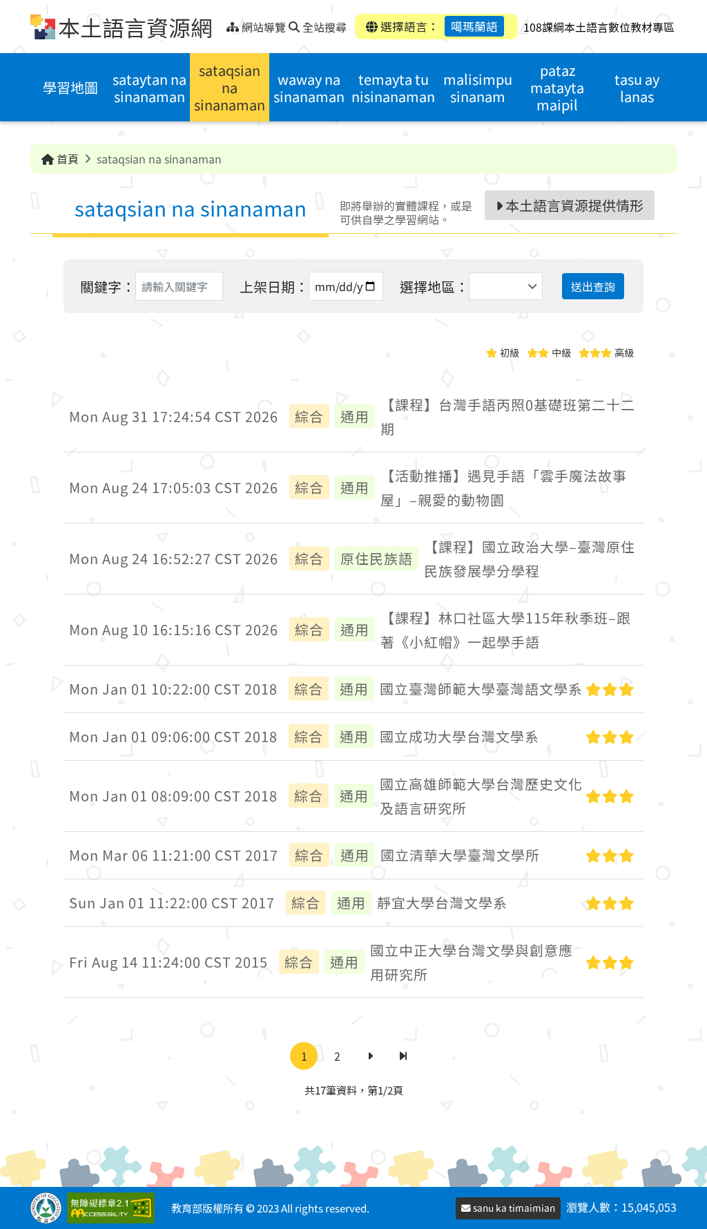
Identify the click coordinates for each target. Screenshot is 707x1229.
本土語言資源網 (135, 27)
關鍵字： (107, 287)
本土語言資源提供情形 (573, 205)
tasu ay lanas (636, 87)
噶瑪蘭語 (474, 26)
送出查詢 (593, 286)
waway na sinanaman (309, 87)
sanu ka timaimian (513, 1208)
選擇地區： (434, 287)
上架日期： (274, 287)
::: (221, 23)
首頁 (66, 158)
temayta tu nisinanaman (393, 87)
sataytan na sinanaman (149, 87)
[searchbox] (474, 286)
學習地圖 (70, 87)
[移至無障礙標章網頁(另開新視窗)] (113, 1207)
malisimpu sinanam (477, 87)
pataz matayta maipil (557, 87)
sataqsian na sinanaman (229, 87)
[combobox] (506, 286)
